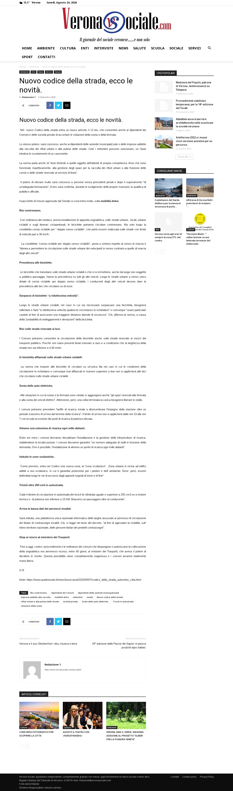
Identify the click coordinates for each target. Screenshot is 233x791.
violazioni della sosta (31, 605)
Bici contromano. (38, 592)
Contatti (46, 57)
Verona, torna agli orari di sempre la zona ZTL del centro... (168, 237)
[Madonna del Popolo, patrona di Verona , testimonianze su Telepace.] (164, 87)
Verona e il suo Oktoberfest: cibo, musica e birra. (48, 643)
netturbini (78, 597)
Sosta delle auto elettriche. (95, 601)
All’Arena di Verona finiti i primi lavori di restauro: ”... (199, 203)
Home (27, 48)
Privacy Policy (207, 776)
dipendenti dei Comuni (62, 592)
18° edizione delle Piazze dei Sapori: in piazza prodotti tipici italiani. (119, 645)
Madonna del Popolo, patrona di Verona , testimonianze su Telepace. (193, 86)
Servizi (194, 48)
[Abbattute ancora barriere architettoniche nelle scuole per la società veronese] (164, 123)
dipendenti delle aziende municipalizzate (98, 592)
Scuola (157, 48)
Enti (85, 48)
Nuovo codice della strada (110, 597)
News (123, 48)
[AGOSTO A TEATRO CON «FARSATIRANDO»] (82, 715)
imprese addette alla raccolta (36, 597)
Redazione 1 (28, 97)
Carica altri (183, 156)
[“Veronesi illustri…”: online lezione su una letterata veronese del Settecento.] (200, 221)
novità (90, 597)
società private (70, 601)
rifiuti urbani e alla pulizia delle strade (40, 601)
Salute (139, 48)
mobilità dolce (62, 597)
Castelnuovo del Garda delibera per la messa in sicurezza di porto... (168, 203)
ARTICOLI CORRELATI (33, 694)
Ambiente (46, 48)
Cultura (68, 48)
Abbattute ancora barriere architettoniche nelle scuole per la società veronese (195, 123)
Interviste (103, 48)
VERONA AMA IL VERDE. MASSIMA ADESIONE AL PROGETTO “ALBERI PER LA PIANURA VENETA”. (125, 736)
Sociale (176, 48)
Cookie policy (189, 776)
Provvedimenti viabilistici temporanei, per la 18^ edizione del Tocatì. (194, 104)
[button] (209, 48)
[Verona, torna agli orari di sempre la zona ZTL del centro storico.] (168, 221)
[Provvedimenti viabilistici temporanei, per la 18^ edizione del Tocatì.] (164, 105)
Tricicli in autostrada (123, 601)
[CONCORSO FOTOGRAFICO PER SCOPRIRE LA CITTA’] (39, 715)
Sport (27, 57)
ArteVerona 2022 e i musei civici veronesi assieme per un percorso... (194, 141)
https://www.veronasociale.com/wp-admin (63, 670)
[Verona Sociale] (116, 24)
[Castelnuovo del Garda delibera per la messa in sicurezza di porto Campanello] (168, 187)
